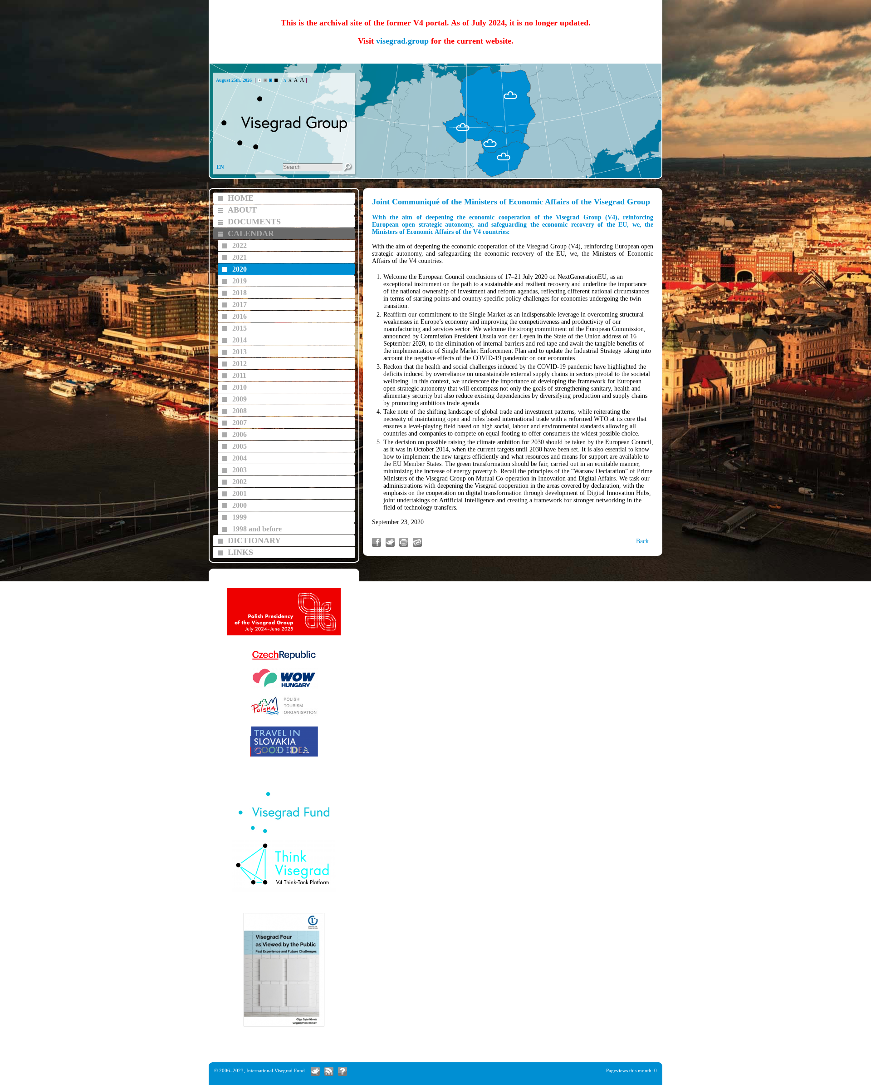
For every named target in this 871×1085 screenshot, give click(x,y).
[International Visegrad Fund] (284, 831)
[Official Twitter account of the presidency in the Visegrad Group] (315, 1071)
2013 (239, 352)
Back (642, 541)
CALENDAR (251, 233)
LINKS (240, 552)
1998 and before (257, 529)
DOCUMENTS (254, 221)
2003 (239, 470)
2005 (239, 446)
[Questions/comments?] (342, 1071)
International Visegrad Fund (275, 1070)
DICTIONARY (254, 540)
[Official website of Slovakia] (284, 755)
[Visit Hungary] (284, 687)
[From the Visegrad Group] (328, 1071)
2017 (239, 304)
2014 (239, 340)
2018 (239, 293)
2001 (239, 493)
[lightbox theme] (276, 80)
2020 (239, 269)
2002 (239, 482)
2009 (239, 399)
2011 (239, 375)
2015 (239, 328)
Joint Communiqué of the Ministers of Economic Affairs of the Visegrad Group (511, 201)
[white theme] (259, 80)
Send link (417, 542)
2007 (239, 422)
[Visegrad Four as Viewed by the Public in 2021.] (284, 1025)
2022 (239, 245)
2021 (239, 257)
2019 (239, 281)
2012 (239, 363)
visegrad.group (402, 40)
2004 (239, 458)
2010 (239, 387)
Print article (403, 542)
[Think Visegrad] (284, 890)
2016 (239, 316)
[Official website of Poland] (284, 715)
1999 (239, 517)
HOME (241, 198)
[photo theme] (270, 80)
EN (220, 167)
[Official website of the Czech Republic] (284, 660)
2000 (239, 505)
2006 (239, 434)
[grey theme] (265, 80)
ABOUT (242, 209)
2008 (239, 411)
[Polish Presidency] (284, 634)
